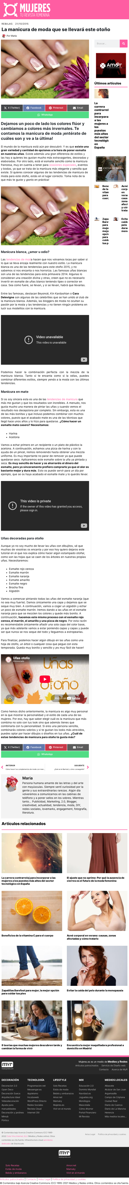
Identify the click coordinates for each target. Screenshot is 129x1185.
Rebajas (7, 23)
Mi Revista (84, 1116)
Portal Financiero (87, 1112)
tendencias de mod (18, 259)
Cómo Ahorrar (86, 1108)
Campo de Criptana (115, 1097)
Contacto (104, 1069)
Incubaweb (33, 1097)
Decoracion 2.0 (9, 1085)
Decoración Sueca (11, 1093)
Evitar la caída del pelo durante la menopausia (95, 990)
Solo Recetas (60, 1085)
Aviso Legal (90, 1134)
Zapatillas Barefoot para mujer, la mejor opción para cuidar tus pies (30, 992)
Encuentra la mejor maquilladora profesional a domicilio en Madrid (95, 1047)
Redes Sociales (35, 1105)
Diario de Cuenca (113, 1105)
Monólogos (84, 1101)
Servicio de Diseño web (113, 1065)
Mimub (5, 1116)
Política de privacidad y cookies (112, 1134)
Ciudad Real (111, 1101)
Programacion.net (36, 1085)
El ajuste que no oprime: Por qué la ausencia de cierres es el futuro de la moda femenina (95, 879)
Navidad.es (85, 1093)
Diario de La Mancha (115, 1108)
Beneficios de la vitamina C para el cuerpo (27, 935)
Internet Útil (33, 1112)
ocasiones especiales (62, 164)
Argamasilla (111, 1093)
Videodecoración (10, 1101)
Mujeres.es (58, 1105)
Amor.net (57, 1097)
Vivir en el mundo (62, 1108)
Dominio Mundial (87, 1089)
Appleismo (32, 1093)
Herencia (109, 1112)
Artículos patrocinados (86, 1065)
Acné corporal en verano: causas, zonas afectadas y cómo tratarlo (91, 937)
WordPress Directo (36, 1101)
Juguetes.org (86, 1097)
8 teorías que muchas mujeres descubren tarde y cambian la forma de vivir (32, 1047)
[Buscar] (124, 44)
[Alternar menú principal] (122, 9)
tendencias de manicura (62, 399)
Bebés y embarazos (63, 1093)
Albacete (109, 1085)
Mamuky (57, 1101)
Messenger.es (34, 1089)
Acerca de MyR (119, 1069)
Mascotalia (84, 1105)
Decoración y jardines (13, 1112)
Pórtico (5, 1120)
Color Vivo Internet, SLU (17, 1136)
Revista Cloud (34, 1108)
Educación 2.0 (86, 1085)
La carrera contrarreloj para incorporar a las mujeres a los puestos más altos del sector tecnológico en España (29, 880)
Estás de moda (60, 1089)
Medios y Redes (117, 1061)
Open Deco (7, 1089)
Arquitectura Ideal (11, 1097)
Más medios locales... (116, 1116)
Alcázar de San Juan (115, 1089)
